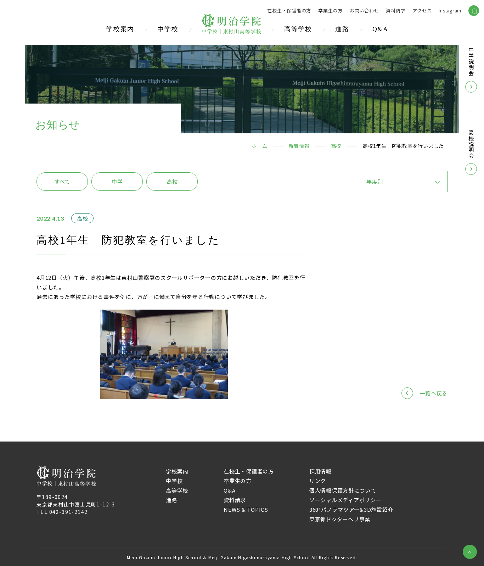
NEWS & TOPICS (246, 509)
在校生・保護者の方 (289, 11)
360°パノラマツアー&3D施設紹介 (351, 509)
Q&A (380, 29)
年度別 (374, 181)
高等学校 (298, 29)
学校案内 (120, 29)
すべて (62, 181)
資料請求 (235, 500)
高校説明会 (471, 144)
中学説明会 (471, 61)
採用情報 (320, 471)
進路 (342, 29)
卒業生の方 (330, 11)
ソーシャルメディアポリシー (345, 500)
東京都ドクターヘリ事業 (339, 519)
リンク (317, 480)
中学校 (167, 29)
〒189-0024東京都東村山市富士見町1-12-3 (75, 500)
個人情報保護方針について (342, 490)
